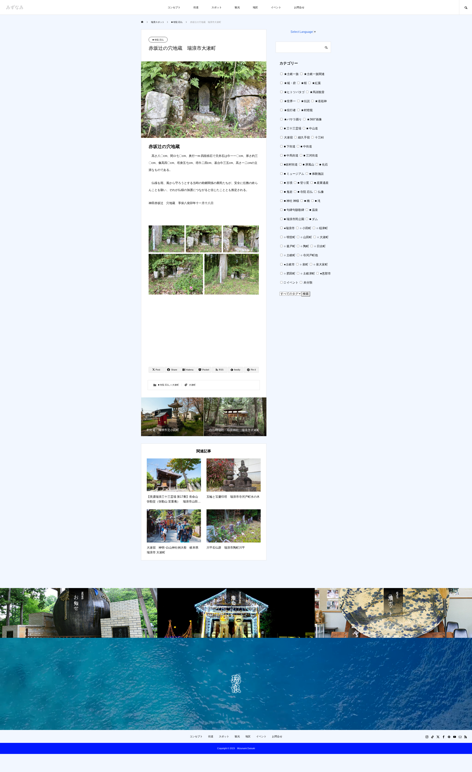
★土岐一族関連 (313, 74)
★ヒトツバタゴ (294, 92)
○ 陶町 (304, 246)
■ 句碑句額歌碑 (293, 209)
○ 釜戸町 (289, 246)
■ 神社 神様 (291, 200)
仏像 (320, 191)
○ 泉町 (303, 264)
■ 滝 (317, 200)
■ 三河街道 (310, 155)
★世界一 (289, 101)
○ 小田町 (305, 228)
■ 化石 (323, 164)
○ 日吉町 (319, 246)
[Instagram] (427, 737)
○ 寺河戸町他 (309, 255)
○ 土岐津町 (307, 273)
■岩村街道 (290, 164)
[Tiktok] (432, 737)
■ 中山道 (312, 128)
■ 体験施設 (316, 173)
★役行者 (289, 110)
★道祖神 (320, 101)
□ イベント (290, 282)
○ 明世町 (289, 237)
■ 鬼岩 (287, 191)
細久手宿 (303, 137)
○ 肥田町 (289, 273)
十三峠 (319, 137)
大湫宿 (288, 137)
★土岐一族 (291, 74)
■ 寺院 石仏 (158, 40)
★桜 (303, 83)
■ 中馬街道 (290, 155)
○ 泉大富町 (320, 264)
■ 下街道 (289, 146)
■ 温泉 (313, 209)
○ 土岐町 (289, 255)
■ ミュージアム (293, 173)
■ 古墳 (287, 182)
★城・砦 (289, 83)
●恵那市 (325, 273)
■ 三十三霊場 (292, 128)
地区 (255, 7)
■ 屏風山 (308, 164)
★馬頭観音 (316, 92)
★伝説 (305, 101)
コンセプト (174, 7)
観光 (237, 7)
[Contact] (460, 737)
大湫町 (192, 385)
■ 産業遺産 (321, 182)
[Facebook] (443, 737)
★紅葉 (316, 83)
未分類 (307, 282)
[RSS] (465, 737)
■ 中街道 (306, 146)
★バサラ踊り (292, 119)
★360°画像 (314, 119)
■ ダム (313, 219)
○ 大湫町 (174, 385)
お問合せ (299, 7)
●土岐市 (289, 264)
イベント (276, 7)
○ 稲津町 (322, 228)
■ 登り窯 (303, 182)
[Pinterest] (449, 737)
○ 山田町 (306, 237)
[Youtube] (454, 737)
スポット (216, 7)
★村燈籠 (306, 110)
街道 (196, 7)
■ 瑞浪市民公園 (293, 219)
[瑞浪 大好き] (15, 7)
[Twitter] (438, 737)
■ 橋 (306, 200)
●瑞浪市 (289, 228)
